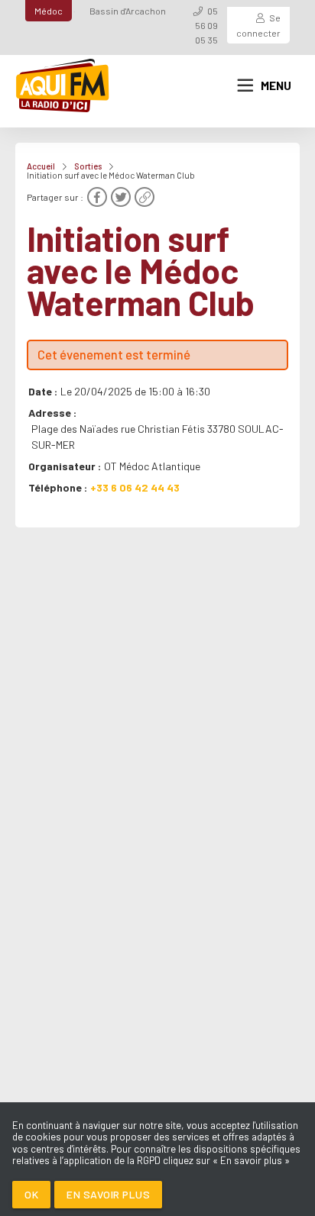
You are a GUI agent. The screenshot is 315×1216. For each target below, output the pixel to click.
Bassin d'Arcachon (127, 10)
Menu (276, 85)
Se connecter (258, 24)
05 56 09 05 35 (206, 25)
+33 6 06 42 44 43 (135, 487)
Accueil (41, 166)
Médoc (48, 10)
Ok (31, 1194)
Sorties (88, 166)
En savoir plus (108, 1194)
